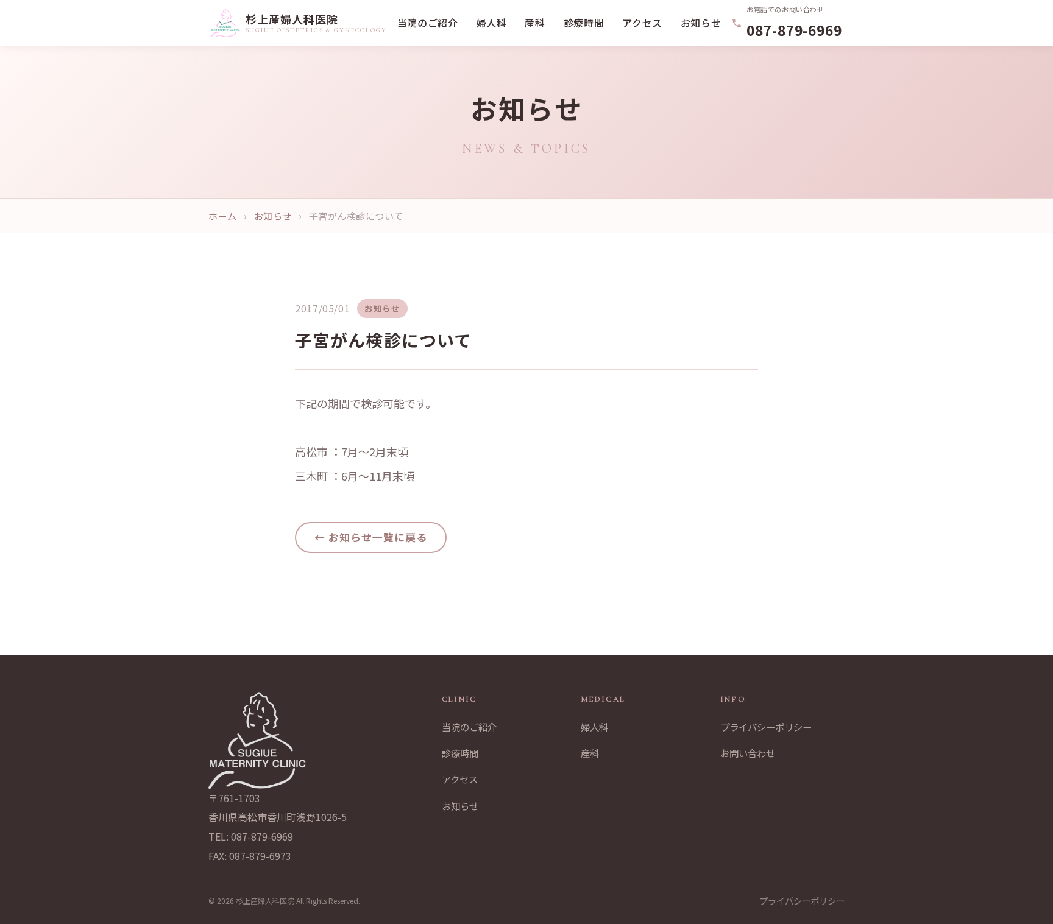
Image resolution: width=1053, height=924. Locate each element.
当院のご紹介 (427, 23)
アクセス (642, 23)
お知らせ (701, 23)
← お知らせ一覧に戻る (370, 537)
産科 (535, 23)
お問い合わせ (747, 753)
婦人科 (492, 23)
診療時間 (584, 23)
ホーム (222, 215)
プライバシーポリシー (766, 726)
